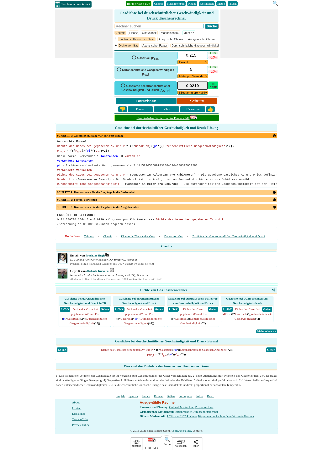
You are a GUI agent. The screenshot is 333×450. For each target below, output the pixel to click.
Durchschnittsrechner (205, 411)
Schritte (197, 101)
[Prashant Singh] (62, 262)
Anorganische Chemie (202, 39)
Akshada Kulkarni (97, 271)
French (146, 396)
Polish (199, 396)
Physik (233, 3)
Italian (171, 396)
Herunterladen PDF (138, 3)
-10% (213, 57)
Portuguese (185, 396)
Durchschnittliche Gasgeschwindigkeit (195, 45)
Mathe (221, 3)
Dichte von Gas (128, 45)
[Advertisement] (84, 33)
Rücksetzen (193, 109)
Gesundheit (207, 3)
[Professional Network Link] (107, 255)
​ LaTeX (65, 309)
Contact (76, 408)
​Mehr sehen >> (266, 331)
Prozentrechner (204, 407)
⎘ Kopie (213, 85)
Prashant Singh (95, 255)
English (120, 396)
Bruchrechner (183, 411)
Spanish (133, 396)
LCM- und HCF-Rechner (182, 416)
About (76, 402)
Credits (166, 246)
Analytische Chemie (171, 39)
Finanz (192, 3)
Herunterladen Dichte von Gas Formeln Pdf (163, 118)
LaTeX (166, 109)
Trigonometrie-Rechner (212, 416)
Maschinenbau (176, 3)
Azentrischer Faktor (154, 45)
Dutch (210, 396)
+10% (213, 53)
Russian (158, 396)
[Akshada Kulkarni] (62, 277)
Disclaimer (78, 413)
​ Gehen (105, 309)
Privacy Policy (80, 424)
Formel (140, 109)
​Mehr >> (188, 32)
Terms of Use (80, 419)
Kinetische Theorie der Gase (137, 39)
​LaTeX (62, 349)
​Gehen (271, 349)
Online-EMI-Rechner (181, 407)
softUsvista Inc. (182, 430)
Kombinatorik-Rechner (240, 416)
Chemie (158, 3)
